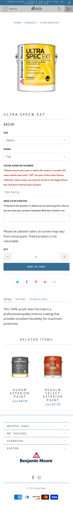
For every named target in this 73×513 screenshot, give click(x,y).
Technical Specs (38, 299)
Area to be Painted (36, 205)
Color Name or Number (36, 175)
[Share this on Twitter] (17, 282)
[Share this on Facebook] (26, 282)
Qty (6, 249)
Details (8, 299)
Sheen (7, 149)
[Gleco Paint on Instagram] (39, 477)
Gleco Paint (40, 488)
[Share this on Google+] (45, 282)
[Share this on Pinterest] (36, 282)
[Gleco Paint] (36, 8)
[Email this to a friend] (54, 282)
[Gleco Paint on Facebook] (33, 477)
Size (6, 132)
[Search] (60, 8)
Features (20, 299)
